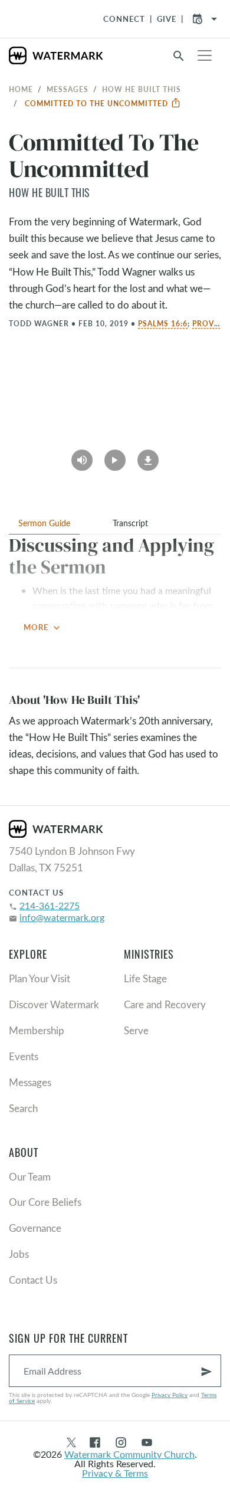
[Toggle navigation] (204, 55)
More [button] (43, 628)
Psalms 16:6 (163, 323)
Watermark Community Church (129, 1454)
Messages (67, 89)
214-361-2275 (49, 905)
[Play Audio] (81, 456)
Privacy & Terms (115, 1473)
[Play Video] (115, 456)
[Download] (148, 456)
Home (21, 89)
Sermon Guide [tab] (44, 523)
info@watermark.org (61, 917)
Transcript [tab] (130, 523)
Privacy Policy (170, 1395)
